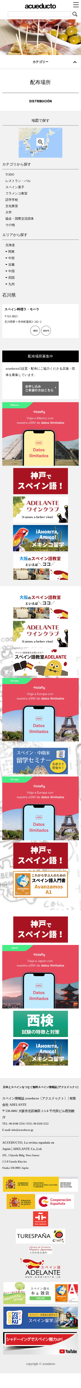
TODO (9, 174)
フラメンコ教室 (16, 193)
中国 (11, 271)
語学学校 (11, 199)
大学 (8, 212)
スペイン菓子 (14, 187)
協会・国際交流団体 (19, 218)
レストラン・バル (18, 181)
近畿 (11, 264)
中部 (11, 258)
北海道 (10, 245)
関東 (11, 251)
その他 (10, 225)
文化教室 (11, 206)
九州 (11, 284)
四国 (11, 277)
